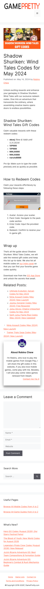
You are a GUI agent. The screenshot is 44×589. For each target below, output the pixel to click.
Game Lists (20, 577)
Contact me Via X (31, 379)
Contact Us (31, 577)
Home (10, 577)
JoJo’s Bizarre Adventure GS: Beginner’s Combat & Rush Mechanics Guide (21, 562)
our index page (27, 263)
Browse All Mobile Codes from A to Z (21, 506)
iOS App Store (33, 275)
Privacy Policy (32, 581)
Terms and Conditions (15, 581)
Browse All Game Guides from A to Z (21, 512)
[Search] (37, 476)
